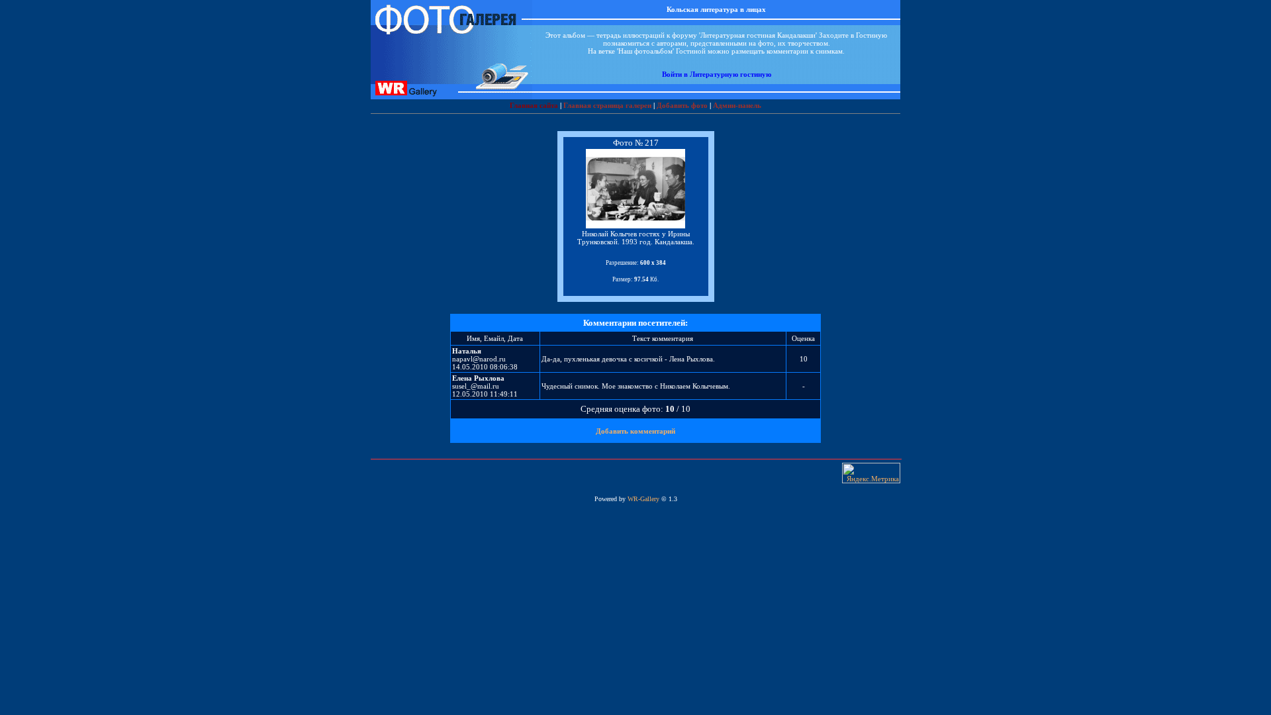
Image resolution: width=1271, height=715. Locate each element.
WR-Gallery (643, 498)
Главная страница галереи (607, 105)
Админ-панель (737, 105)
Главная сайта (534, 105)
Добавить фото (682, 105)
